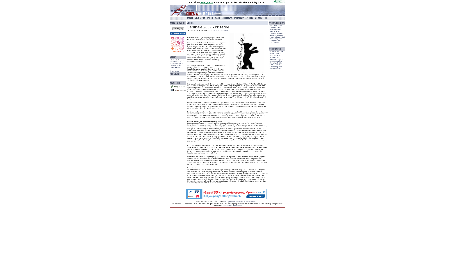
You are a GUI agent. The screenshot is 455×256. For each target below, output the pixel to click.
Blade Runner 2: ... (276, 54)
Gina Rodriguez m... (276, 67)
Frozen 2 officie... (276, 68)
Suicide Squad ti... (276, 61)
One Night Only (275, 28)
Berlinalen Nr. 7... (176, 67)
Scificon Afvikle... (176, 65)
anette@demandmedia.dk (232, 205)
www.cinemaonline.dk (251, 202)
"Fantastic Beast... (276, 55)
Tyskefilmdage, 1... (177, 63)
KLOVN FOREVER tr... (277, 52)
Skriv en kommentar (221, 30)
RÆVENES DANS (275, 31)
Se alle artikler (175, 71)
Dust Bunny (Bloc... (276, 39)
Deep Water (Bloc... (276, 26)
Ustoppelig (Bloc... (276, 41)
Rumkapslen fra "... (276, 59)
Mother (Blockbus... (276, 35)
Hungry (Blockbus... (276, 33)
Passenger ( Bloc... (276, 29)
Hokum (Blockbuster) (277, 37)
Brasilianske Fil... (176, 62)
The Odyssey (274, 42)
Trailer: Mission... (275, 65)
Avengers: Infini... (276, 57)
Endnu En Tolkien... (177, 60)
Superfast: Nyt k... (276, 63)
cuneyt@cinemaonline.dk (234, 202)
